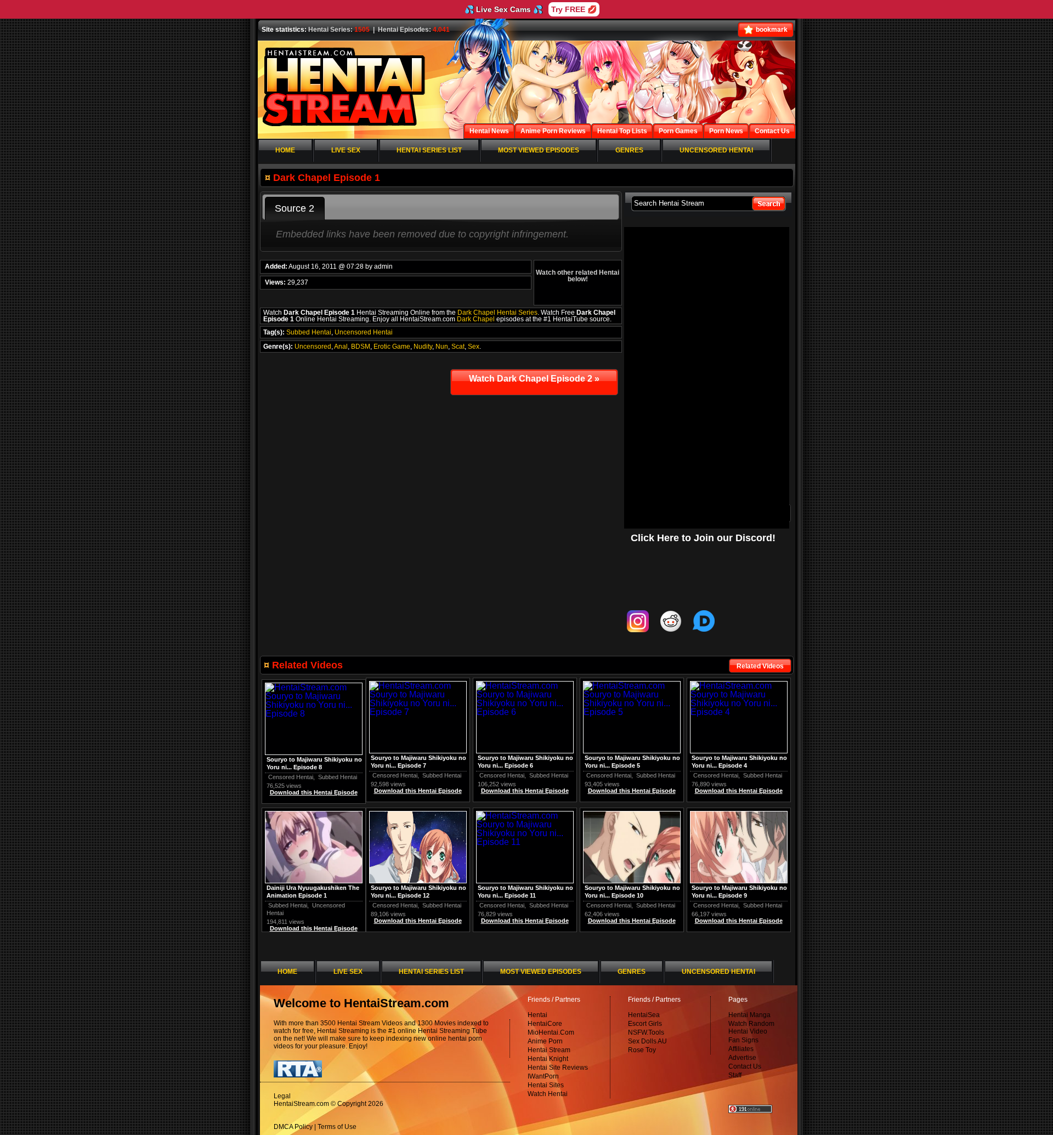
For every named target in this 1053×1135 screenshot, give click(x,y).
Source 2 (294, 208)
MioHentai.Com (551, 1032)
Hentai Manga (749, 1015)
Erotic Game (391, 346)
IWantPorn (543, 1076)
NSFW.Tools (646, 1032)
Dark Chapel (476, 319)
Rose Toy (642, 1050)
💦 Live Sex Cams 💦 (503, 9)
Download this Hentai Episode (739, 790)
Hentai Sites (546, 1085)
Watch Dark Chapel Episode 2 (534, 378)
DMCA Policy (293, 1127)
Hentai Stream (549, 1050)
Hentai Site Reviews (558, 1067)
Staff (734, 1075)
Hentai (537, 1015)
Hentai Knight (548, 1059)
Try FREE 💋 (574, 9)
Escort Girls (645, 1024)
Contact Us (744, 1066)
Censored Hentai (715, 775)
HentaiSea (644, 1015)
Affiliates (741, 1049)
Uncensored (313, 346)
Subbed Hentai (308, 332)
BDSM (360, 346)
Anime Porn (545, 1041)
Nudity (423, 346)
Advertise (742, 1058)
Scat (458, 346)
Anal (341, 346)
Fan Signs (743, 1040)
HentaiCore (545, 1024)
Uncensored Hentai (364, 332)
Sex (473, 346)
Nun (441, 346)
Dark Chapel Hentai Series (497, 312)
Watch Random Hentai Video (751, 1027)
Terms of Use (337, 1127)
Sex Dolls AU (647, 1041)
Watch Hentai (548, 1094)
